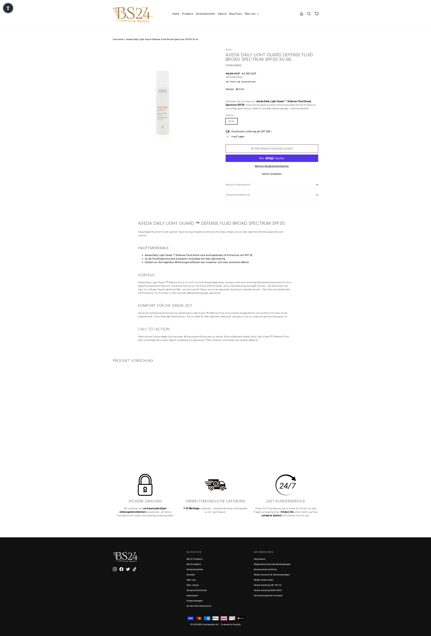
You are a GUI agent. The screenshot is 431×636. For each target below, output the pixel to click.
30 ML (231, 121)
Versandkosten (248, 81)
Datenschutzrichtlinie (265, 569)
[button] (8, 8)
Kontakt (191, 574)
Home (175, 13)
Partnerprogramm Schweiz (268, 595)
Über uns (250, 13)
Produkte (187, 13)
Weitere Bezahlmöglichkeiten (272, 166)
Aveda (228, 49)
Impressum (192, 595)
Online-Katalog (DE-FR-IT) (267, 585)
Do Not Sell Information (199, 606)
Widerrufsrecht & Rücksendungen (272, 574)
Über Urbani (193, 585)
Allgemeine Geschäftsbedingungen (272, 564)
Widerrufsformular (264, 579)
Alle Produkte (194, 564)
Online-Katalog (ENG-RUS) (268, 590)
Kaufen (137, 444)
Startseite (118, 39)
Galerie (222, 13)
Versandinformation (238, 194)
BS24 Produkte (195, 559)
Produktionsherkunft (238, 184)
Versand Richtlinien (197, 590)
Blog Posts (235, 13)
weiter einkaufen (272, 173)
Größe (230, 115)
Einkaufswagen (195, 600)
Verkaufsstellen (205, 13)
